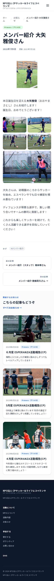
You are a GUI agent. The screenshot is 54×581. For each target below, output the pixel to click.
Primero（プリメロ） (12, 27)
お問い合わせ (8, 545)
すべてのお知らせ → (12, 307)
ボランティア (8, 541)
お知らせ (17, 19)
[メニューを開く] (47, 5)
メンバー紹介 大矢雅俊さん (37, 19)
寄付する (7, 537)
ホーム (5, 19)
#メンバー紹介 (17, 248)
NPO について (9, 513)
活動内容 (7, 517)
